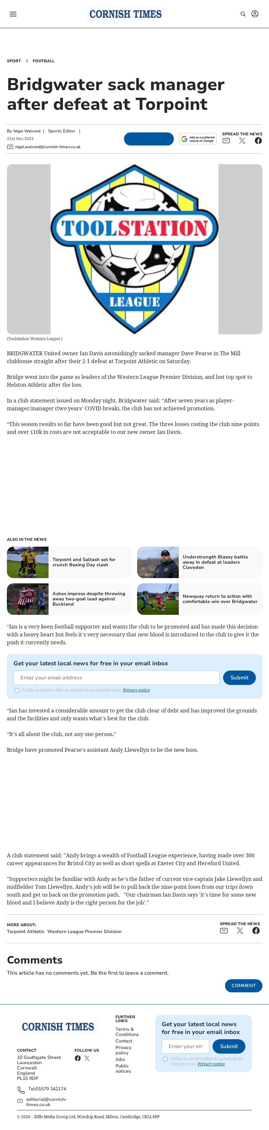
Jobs (120, 1059)
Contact (123, 1041)
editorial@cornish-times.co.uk (46, 1102)
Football (43, 61)
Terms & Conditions (127, 1032)
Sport (14, 61)
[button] (13, 14)
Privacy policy (123, 1050)
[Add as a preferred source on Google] (198, 139)
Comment (244, 986)
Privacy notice (136, 690)
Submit (239, 677)
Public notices (123, 1068)
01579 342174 (51, 1089)
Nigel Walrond (26, 131)
